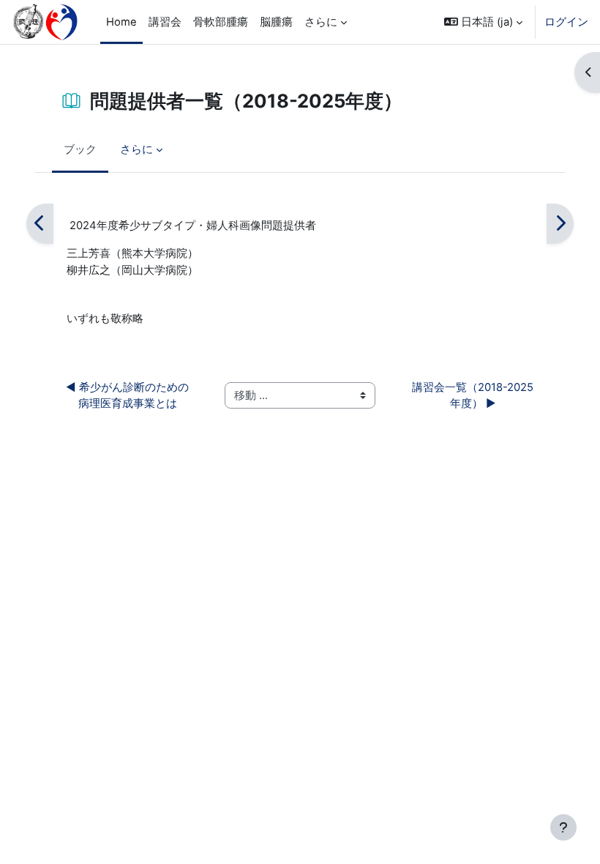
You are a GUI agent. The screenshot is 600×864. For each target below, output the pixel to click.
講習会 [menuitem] (165, 22)
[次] (560, 224)
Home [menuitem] (121, 22)
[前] (39, 224)
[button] (483, 22)
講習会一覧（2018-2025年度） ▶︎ (472, 395)
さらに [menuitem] (320, 22)
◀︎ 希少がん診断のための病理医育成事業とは (127, 395)
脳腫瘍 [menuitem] (276, 22)
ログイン (566, 22)
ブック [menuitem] (80, 149)
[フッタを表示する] (563, 827)
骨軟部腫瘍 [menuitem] (220, 22)
